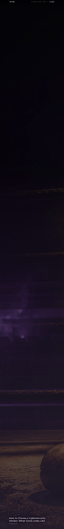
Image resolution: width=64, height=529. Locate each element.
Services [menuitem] (35, 1)
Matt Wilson (15, 523)
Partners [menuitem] (44, 1)
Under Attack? (51, 1)
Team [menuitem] (32, 1)
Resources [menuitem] (40, 1)
